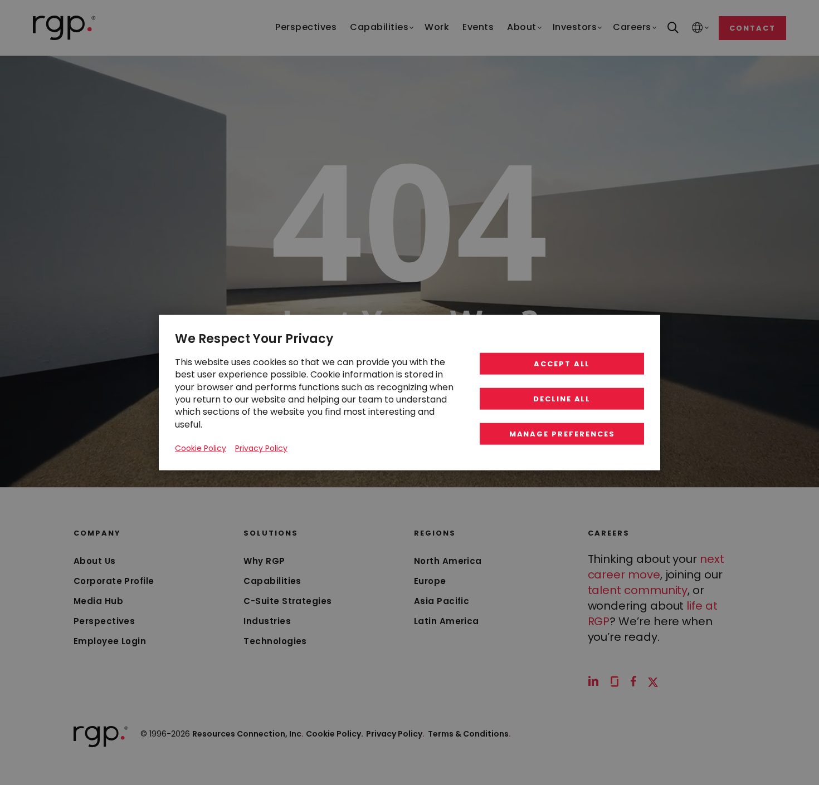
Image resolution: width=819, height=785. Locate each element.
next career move (656, 566)
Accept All (562, 364)
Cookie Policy (200, 448)
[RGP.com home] (64, 28)
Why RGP (264, 561)
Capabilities (272, 581)
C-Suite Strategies (287, 601)
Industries (267, 621)
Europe (430, 581)
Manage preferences (562, 434)
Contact (752, 28)
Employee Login (110, 641)
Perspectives (104, 621)
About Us (95, 561)
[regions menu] (697, 28)
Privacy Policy (395, 733)
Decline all (562, 399)
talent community (638, 590)
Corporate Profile (114, 581)
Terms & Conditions (469, 733)
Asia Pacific (441, 601)
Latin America (446, 621)
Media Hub (98, 601)
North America (448, 561)
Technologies (274, 641)
